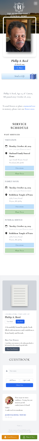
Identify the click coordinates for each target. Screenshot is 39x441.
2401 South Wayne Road (18, 160)
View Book (10, 321)
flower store (29, 109)
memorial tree (29, 106)
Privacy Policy (14, 432)
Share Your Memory (12, 349)
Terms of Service (24, 432)
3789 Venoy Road (15, 198)
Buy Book (20, 321)
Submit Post (19, 385)
